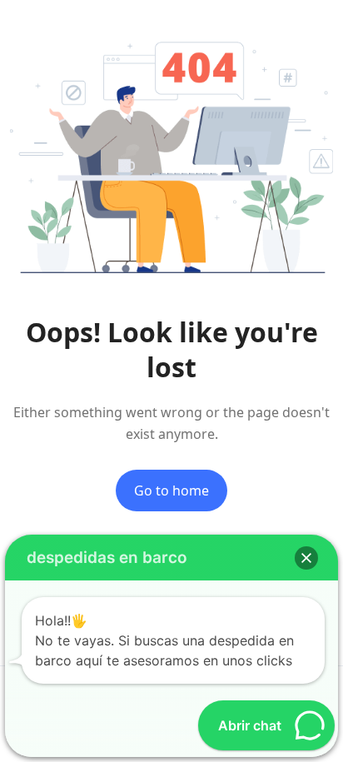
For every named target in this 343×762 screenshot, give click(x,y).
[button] (306, 558)
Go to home (171, 490)
